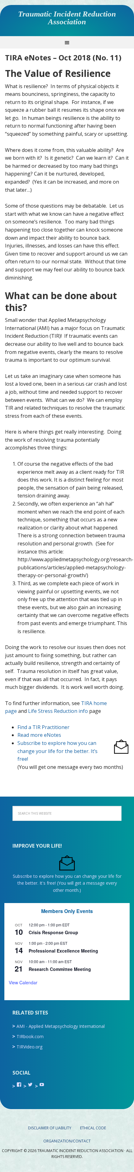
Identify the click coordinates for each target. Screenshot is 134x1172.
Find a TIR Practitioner (43, 727)
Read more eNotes (39, 735)
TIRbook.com (30, 1036)
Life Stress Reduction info (58, 711)
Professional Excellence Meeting (63, 951)
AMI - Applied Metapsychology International (61, 1026)
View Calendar (23, 982)
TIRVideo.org (29, 1047)
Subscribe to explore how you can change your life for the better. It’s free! (57, 751)
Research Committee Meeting (60, 969)
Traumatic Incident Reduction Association (67, 18)
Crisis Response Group (53, 932)
